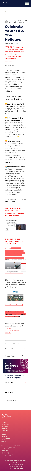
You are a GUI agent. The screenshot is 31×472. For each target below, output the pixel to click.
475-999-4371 (5, 452)
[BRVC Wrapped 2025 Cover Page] (15, 366)
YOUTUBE (4, 430)
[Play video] (15, 225)
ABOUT (3, 435)
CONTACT (4, 441)
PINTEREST (4, 428)
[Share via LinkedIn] (14, 343)
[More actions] (25, 22)
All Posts (6, 12)
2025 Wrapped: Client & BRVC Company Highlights (14, 377)
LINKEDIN (4, 423)
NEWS (3, 440)
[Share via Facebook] (6, 343)
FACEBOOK (5, 426)
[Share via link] (18, 343)
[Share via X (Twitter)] (10, 343)
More (13, 12)
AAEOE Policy (12, 468)
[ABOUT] (27, 435)
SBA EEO (20, 468)
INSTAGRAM (5, 424)
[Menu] (27, 3)
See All (24, 356)
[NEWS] (27, 440)
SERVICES (4, 436)
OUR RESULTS (5, 438)
